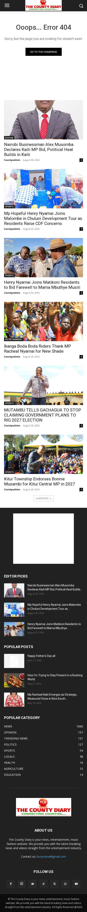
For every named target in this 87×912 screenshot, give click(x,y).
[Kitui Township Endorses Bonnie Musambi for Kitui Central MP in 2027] (43, 454)
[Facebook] (11, 884)
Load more (42, 498)
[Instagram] (22, 884)
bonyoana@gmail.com (51, 856)
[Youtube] (76, 884)
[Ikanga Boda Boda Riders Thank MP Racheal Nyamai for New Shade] (43, 321)
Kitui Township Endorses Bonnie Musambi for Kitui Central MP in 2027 (39, 481)
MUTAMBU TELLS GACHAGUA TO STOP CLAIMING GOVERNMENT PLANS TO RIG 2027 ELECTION (42, 415)
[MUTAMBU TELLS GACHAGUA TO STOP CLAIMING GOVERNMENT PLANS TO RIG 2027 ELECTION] (43, 385)
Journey (9, 137)
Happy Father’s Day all (41, 656)
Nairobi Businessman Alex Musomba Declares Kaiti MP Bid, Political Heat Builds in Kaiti (38, 149)
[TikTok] (43, 884)
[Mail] (33, 884)
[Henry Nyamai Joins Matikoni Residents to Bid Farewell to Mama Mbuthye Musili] (43, 257)
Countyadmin (12, 159)
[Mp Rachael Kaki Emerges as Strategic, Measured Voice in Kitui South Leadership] (14, 700)
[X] (54, 884)
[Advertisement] (43, 538)
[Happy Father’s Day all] (14, 661)
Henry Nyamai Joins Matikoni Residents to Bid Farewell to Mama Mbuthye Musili (42, 285)
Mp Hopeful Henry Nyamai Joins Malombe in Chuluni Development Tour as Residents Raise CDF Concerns (43, 218)
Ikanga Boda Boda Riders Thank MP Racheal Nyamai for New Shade (37, 349)
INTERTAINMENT (13, 339)
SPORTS (9, 206)
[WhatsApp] (65, 884)
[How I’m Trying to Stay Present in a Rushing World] (14, 680)
